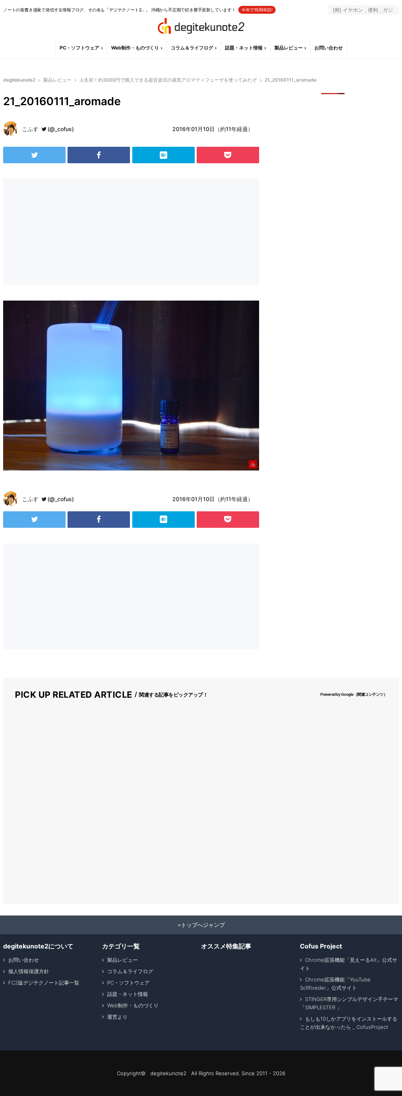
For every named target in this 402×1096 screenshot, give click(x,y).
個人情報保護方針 (28, 971)
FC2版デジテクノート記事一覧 (43, 982)
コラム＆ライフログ (192, 48)
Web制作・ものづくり (135, 48)
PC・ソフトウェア (79, 48)
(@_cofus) (61, 129)
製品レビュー (288, 48)
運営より (117, 1017)
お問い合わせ (328, 48)
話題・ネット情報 (244, 48)
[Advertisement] (66, 232)
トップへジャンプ (203, 925)
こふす (30, 129)
